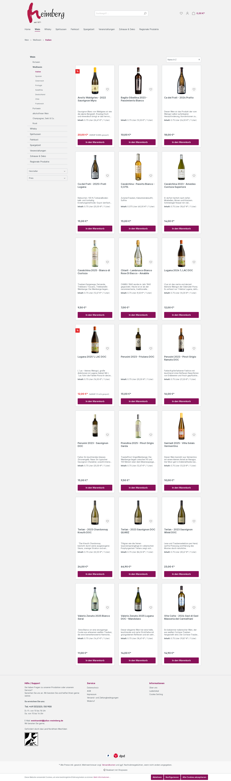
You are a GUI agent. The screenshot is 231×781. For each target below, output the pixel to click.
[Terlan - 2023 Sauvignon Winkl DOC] (181, 512)
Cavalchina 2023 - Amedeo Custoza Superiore (180, 185)
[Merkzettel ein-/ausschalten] (107, 89)
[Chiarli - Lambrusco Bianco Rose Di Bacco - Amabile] (138, 253)
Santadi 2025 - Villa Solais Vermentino (179, 444)
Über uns (153, 687)
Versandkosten (108, 765)
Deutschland (40, 94)
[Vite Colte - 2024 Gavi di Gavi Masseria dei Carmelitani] (181, 599)
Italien (38, 72)
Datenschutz (93, 687)
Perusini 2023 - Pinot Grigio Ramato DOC (180, 358)
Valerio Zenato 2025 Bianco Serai (94, 617)
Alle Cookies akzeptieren (194, 777)
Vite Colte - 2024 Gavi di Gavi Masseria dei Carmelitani (181, 617)
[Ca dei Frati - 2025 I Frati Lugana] (95, 167)
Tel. (38, 706)
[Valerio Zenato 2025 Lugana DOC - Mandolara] (138, 599)
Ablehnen (157, 777)
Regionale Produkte (39, 161)
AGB (89, 691)
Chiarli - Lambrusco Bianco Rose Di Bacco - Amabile (136, 272)
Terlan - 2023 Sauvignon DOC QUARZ (138, 531)
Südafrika (39, 90)
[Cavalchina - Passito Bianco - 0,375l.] (138, 167)
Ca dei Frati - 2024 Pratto (179, 97)
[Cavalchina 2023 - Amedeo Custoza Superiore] (181, 167)
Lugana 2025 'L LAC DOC (92, 356)
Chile (37, 99)
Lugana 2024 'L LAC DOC (178, 270)
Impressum (91, 694)
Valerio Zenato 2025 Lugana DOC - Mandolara (137, 617)
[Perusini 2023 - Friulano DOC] (138, 339)
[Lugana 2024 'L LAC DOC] (181, 253)
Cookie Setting (156, 694)
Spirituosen (35, 134)
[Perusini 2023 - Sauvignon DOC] (95, 426)
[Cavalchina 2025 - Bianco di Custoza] (95, 253)
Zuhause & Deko (38, 156)
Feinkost (34, 139)
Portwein (37, 108)
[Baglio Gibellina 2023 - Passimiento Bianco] (138, 80)
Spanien (38, 76)
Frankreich (39, 104)
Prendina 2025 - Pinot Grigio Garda (137, 444)
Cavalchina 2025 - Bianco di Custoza (94, 272)
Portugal (38, 85)
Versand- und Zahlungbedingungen (102, 698)
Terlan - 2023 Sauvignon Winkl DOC (178, 531)
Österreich (39, 81)
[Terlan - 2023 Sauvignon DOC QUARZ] (138, 512)
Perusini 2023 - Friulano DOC (137, 356)
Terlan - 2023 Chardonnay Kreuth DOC (93, 531)
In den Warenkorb (95, 142)
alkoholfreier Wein (41, 113)
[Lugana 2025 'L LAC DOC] (95, 339)
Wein (32, 57)
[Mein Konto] (187, 13)
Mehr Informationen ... (102, 777)
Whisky (33, 128)
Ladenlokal (154, 691)
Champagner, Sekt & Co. (43, 118)
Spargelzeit (35, 145)
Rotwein (36, 62)
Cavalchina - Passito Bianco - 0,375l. (138, 185)
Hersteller (33, 171)
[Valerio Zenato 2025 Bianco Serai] (95, 599)
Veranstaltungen (38, 150)
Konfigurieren (172, 777)
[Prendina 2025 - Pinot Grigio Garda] (138, 426)
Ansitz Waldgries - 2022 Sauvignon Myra (92, 99)
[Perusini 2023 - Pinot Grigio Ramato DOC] (181, 339)
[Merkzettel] (181, 13)
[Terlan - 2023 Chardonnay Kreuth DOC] (95, 512)
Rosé (35, 123)
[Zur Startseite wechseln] (45, 12)
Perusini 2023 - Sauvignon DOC (93, 444)
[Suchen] (145, 13)
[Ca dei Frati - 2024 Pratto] (181, 80)
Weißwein (37, 67)
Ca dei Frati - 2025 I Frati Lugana (92, 185)
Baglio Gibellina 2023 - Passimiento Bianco (134, 99)
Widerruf (91, 701)
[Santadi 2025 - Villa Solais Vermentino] (181, 426)
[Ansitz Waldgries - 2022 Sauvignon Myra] (95, 80)
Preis (31, 178)
